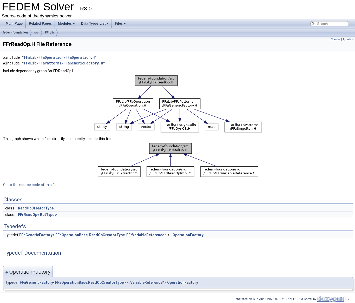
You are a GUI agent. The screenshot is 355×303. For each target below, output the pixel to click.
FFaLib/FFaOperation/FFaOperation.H (59, 57)
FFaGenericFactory (35, 235)
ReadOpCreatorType (36, 208)
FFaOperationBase (71, 235)
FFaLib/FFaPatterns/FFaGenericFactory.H (63, 63)
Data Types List (93, 23)
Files (119, 23)
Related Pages (40, 23)
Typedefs (348, 39)
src (36, 32)
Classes (335, 39)
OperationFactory (188, 235)
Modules (65, 23)
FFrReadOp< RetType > (37, 215)
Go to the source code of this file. (30, 185)
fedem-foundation (15, 32)
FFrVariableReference (145, 235)
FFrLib (49, 32)
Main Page (14, 23)
